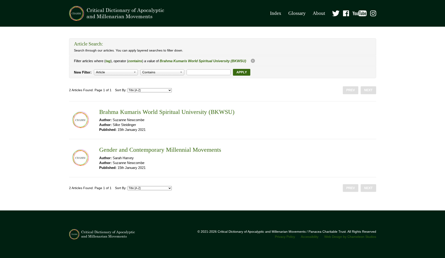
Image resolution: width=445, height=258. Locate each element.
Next (368, 90)
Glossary (297, 13)
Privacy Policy (285, 237)
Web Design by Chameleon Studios (350, 237)
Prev (350, 90)
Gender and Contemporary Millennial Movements (160, 149)
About (319, 13)
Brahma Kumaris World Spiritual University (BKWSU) (167, 112)
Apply (241, 72)
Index (275, 13)
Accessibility (309, 237)
